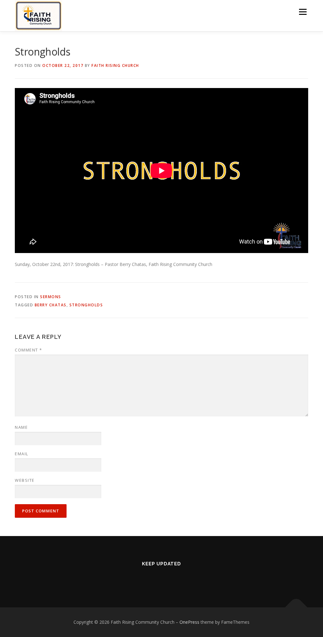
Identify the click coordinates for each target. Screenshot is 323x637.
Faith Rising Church (115, 65)
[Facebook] (152, 577)
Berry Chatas (51, 305)
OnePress (189, 622)
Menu (302, 12)
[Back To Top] (296, 607)
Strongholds (86, 305)
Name (21, 427)
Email (21, 454)
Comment (28, 350)
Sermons (50, 296)
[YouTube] (170, 577)
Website (25, 480)
